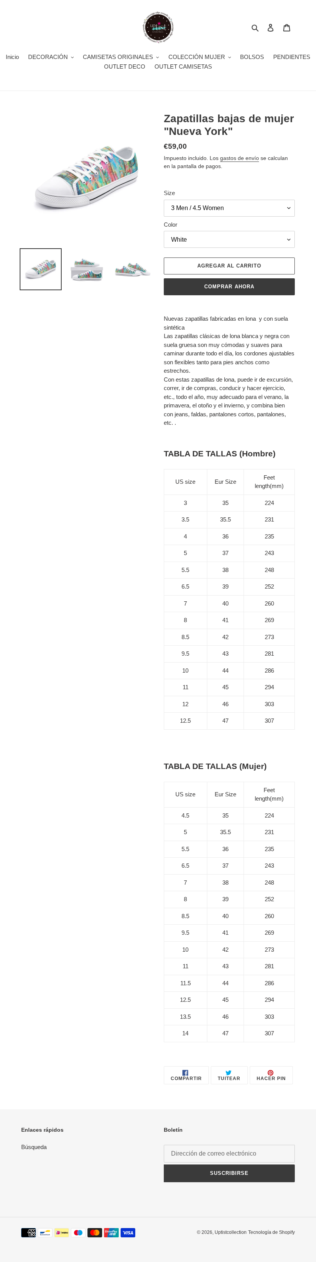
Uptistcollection (231, 1232)
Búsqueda (34, 1147)
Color (170, 224)
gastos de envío (239, 158)
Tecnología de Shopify (271, 1232)
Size (169, 193)
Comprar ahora (229, 286)
